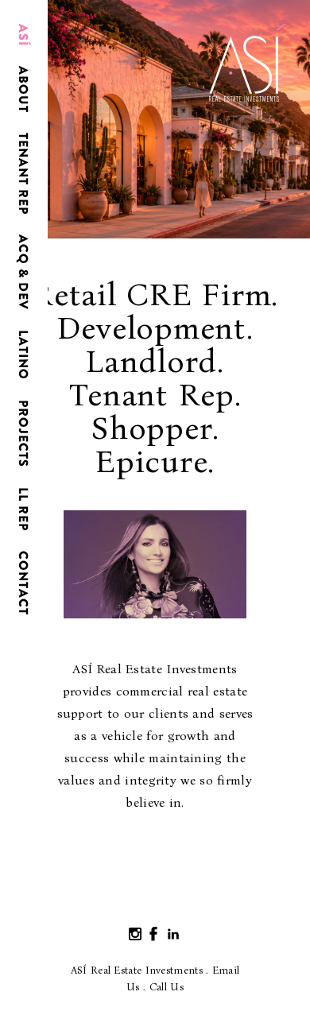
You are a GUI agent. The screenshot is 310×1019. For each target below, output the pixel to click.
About (23, 89)
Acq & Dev (23, 272)
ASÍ (23, 35)
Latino (23, 355)
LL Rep (23, 509)
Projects (23, 433)
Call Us (166, 987)
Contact (23, 583)
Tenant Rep (23, 174)
